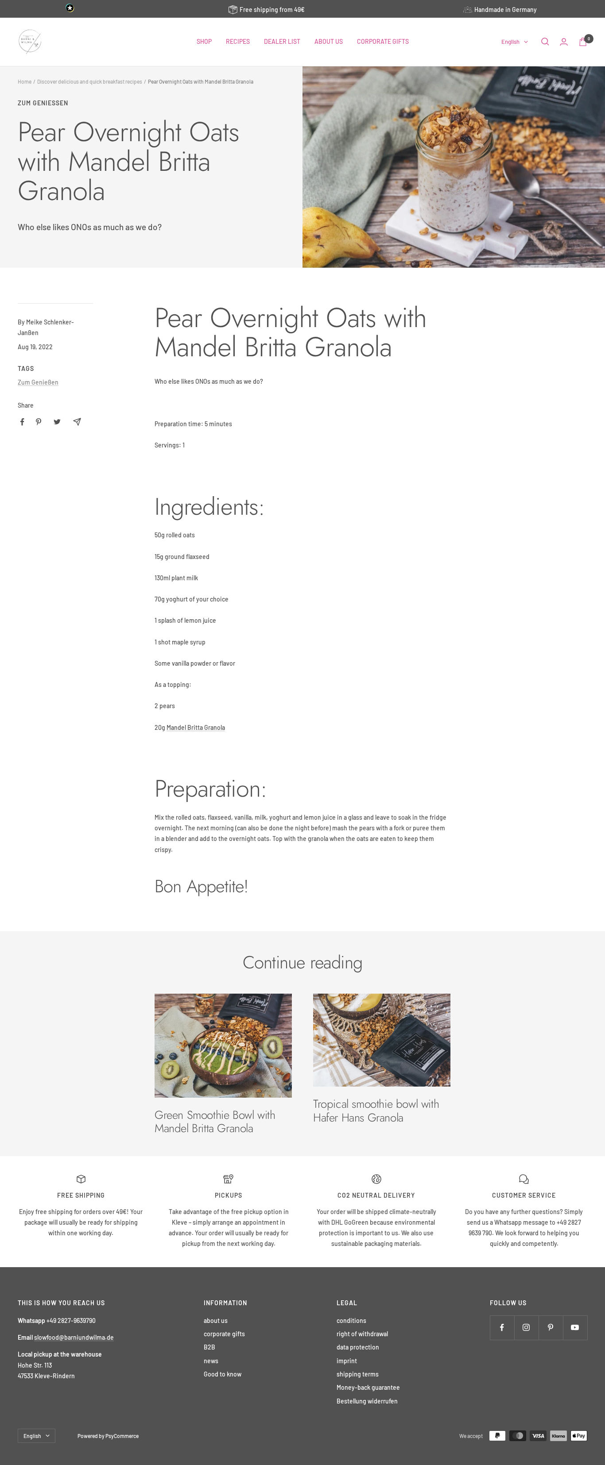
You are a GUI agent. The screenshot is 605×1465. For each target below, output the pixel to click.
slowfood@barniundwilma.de (74, 1337)
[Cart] (582, 42)
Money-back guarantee (368, 1387)
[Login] (564, 42)
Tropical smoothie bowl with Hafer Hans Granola (376, 1110)
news (211, 1361)
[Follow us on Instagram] (526, 1327)
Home (24, 81)
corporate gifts (224, 1334)
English (510, 41)
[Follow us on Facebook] (502, 1327)
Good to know (222, 1374)
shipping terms (358, 1374)
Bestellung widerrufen (367, 1401)
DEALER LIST (282, 41)
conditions (351, 1320)
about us (216, 1320)
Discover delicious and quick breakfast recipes (89, 81)
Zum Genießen (43, 103)
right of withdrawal (362, 1334)
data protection (358, 1347)
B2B (209, 1347)
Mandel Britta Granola (196, 727)
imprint (347, 1361)
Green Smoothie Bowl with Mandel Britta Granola (215, 1121)
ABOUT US (328, 41)
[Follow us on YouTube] (575, 1327)
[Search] (545, 42)
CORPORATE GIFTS (383, 41)
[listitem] (22, 422)
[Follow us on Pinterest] (551, 1327)
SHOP (204, 41)
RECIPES (238, 41)
